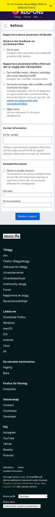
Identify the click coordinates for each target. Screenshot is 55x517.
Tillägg (17, 16)
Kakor (21, 467)
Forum (7, 289)
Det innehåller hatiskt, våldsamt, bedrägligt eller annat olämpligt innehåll (28, 74)
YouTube (8, 438)
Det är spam (13, 49)
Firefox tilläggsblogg (16, 261)
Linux (6, 345)
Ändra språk (9, 496)
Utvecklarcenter (13, 272)
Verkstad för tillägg (15, 267)
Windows (9, 322)
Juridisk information (13, 471)
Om (5, 255)
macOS (7, 328)
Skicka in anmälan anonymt (20, 170)
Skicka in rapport (27, 216)
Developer (9, 416)
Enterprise (9, 389)
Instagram (9, 432)
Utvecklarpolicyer (14, 278)
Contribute (10, 410)
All (4, 351)
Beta (6, 373)
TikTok (7, 444)
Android (8, 340)
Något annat (13, 109)
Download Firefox (14, 317)
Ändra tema (9, 502)
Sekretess (8, 467)
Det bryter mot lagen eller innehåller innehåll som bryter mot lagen (29, 86)
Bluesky (8, 449)
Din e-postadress (12, 201)
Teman (27, 16)
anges (22, 477)
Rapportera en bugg (15, 295)
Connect (8, 405)
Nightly (7, 367)
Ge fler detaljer (10, 134)
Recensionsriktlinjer (15, 301)
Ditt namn (8, 191)
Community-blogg (14, 284)
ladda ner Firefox (26, 7)
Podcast (8, 455)
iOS (5, 334)
